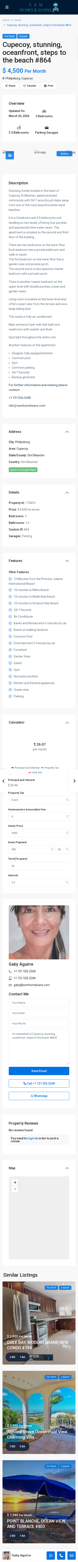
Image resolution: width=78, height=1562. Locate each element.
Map (12, 1168)
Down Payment (17, 842)
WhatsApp (40, 1096)
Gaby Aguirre (21, 964)
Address (15, 432)
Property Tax (16, 792)
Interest (13, 875)
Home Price (15, 825)
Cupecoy (27, 78)
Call (40, 1083)
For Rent (10, 36)
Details (14, 492)
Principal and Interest (21, 780)
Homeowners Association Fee (27, 809)
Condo (17, 20)
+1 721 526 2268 (25, 971)
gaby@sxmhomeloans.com (32, 985)
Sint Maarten (36, 455)
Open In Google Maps (23, 469)
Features (15, 561)
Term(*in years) (17, 858)
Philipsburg (13, 78)
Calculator (17, 722)
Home (5, 20)
